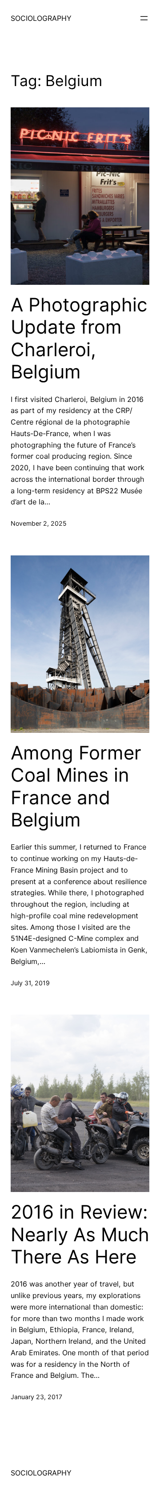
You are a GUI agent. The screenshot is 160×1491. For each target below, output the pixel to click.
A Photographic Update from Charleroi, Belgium (79, 338)
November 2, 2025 (39, 523)
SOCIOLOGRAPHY (41, 18)
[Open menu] (144, 18)
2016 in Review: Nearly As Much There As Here (80, 1234)
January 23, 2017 (36, 1397)
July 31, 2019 (30, 983)
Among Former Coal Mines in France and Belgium (76, 786)
